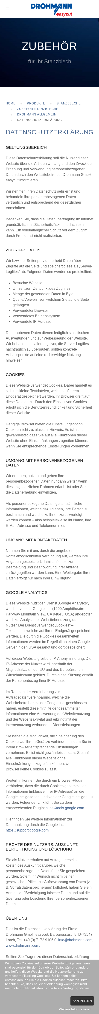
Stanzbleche (69, 103)
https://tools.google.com (65, 808)
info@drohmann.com (75, 940)
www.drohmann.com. (23, 945)
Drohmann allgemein (36, 114)
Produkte (36, 103)
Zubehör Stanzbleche (37, 109)
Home (11, 103)
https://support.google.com (27, 830)
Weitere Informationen (75, 1009)
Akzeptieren (82, 1001)
